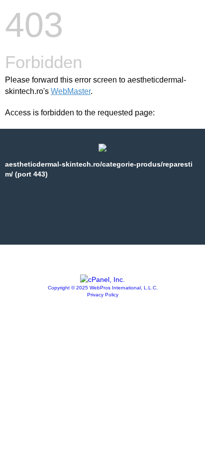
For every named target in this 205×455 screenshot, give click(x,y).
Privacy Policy (102, 294)
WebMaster (71, 91)
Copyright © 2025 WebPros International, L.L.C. (103, 287)
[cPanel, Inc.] (102, 279)
